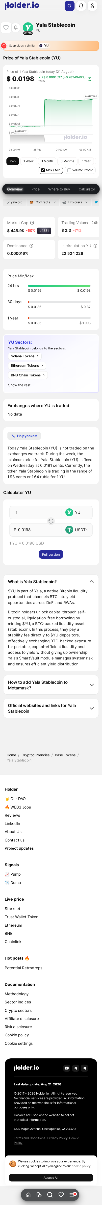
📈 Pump (13, 874)
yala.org (17, 202)
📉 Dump (13, 882)
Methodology (17, 994)
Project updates (19, 848)
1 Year (86, 161)
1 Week (29, 161)
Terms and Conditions (29, 1138)
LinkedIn (12, 823)
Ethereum (13, 925)
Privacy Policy (57, 1138)
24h (13, 161)
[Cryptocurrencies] (39, 1195)
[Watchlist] (61, 1195)
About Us (13, 831)
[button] (50, 1195)
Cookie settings (19, 1043)
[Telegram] (75, 1068)
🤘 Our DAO (15, 798)
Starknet (12, 908)
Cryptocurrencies (36, 755)
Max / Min (53, 170)
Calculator (87, 189)
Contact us (15, 840)
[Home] (28, 1195)
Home (11, 755)
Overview (15, 189)
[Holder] (26, 1068)
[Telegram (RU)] (84, 1068)
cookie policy (81, 1166)
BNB (9, 933)
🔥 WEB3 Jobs (18, 807)
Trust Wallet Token (21, 917)
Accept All (51, 1177)
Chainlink (13, 941)
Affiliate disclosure (22, 1018)
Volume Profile (82, 170)
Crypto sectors (18, 1010)
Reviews (12, 815)
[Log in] (92, 6)
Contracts (43, 202)
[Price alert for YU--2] (15, 27)
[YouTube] (67, 1068)
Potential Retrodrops (23, 968)
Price (35, 189)
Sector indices (18, 1002)
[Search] (70, 6)
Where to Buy (59, 189)
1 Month (47, 161)
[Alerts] (81, 6)
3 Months (67, 161)
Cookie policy (17, 1035)
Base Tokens (65, 755)
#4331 (44, 231)
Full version (51, 554)
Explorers (75, 202)
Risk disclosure (18, 1026)
